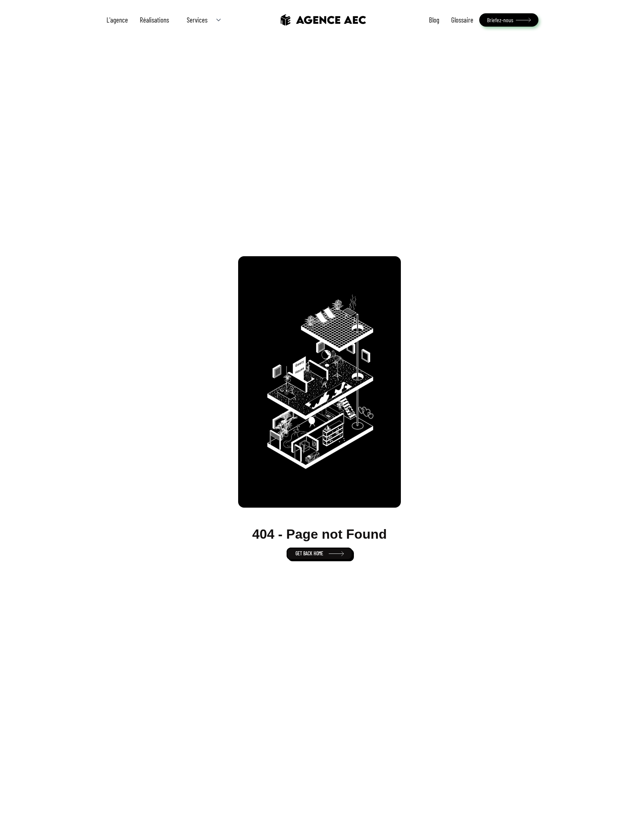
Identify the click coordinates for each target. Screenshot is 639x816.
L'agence (117, 20)
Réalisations (154, 20)
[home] (323, 20)
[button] (201, 20)
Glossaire (462, 20)
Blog (434, 20)
